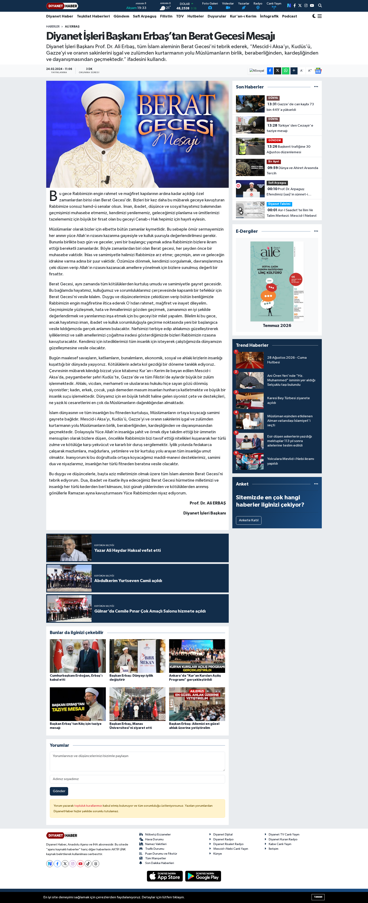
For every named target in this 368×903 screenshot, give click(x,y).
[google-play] (203, 876)
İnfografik (269, 16)
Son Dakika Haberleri (159, 863)
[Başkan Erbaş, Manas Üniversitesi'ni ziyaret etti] (137, 704)
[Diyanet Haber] (62, 5)
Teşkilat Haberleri (93, 16)
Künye (217, 853)
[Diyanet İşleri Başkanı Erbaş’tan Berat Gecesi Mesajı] (137, 134)
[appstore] (165, 876)
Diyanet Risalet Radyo (228, 844)
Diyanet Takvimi (279, 204)
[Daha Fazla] (294, 70)
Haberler (53, 26)
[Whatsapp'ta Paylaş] (285, 70)
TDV (180, 16)
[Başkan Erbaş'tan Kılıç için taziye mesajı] (78, 704)
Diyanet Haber (59, 16)
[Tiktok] (88, 863)
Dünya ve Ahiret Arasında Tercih (292, 170)
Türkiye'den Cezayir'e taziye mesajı (290, 128)
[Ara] (320, 6)
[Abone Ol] (318, 71)
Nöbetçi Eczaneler (158, 834)
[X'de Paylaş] (277, 70)
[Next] (49, 863)
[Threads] (95, 863)
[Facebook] (57, 863)
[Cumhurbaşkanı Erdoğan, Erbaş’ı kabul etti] (78, 656)
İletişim (273, 848)
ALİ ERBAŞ (72, 26)
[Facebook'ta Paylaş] (270, 70)
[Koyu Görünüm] (314, 16)
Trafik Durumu (154, 848)
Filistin (166, 16)
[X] (65, 863)
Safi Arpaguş (145, 16)
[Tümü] (316, 87)
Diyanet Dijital (223, 834)
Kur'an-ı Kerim (243, 16)
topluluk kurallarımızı (88, 805)
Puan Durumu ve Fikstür (161, 853)
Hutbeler (195, 16)
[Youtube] (80, 863)
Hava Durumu (154, 839)
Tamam (318, 897)
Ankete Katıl (249, 520)
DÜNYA (273, 98)
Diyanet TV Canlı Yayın (284, 834)
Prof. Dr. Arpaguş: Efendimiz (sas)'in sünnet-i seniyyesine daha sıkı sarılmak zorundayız (290, 192)
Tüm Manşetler (155, 858)
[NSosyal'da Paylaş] (257, 70)
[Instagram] (72, 863)
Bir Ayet (273, 161)
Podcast (289, 16)
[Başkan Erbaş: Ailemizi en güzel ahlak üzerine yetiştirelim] (197, 704)
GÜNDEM (274, 140)
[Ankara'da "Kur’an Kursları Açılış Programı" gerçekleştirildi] (197, 656)
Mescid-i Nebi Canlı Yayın (230, 848)
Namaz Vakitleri (156, 844)
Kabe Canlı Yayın (280, 844)
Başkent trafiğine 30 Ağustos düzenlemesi (288, 149)
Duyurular (217, 16)
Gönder (59, 791)
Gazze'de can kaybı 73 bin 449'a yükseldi (290, 107)
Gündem (121, 16)
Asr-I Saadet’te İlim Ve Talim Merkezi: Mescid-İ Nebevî (291, 213)
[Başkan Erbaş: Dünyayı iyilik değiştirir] (137, 656)
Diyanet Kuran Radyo (283, 839)
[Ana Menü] (319, 16)
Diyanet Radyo (223, 839)
